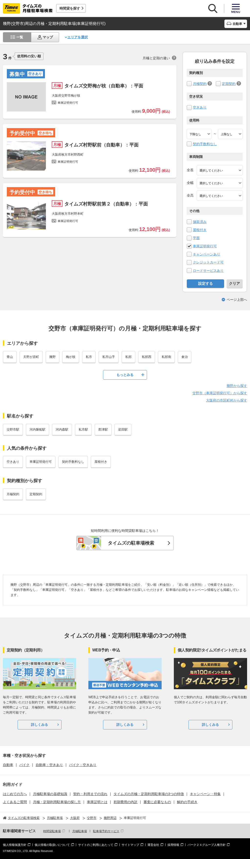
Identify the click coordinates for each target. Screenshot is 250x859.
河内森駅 (62, 429)
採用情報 (173, 845)
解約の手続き (187, 802)
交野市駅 (13, 429)
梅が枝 (70, 357)
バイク (24, 765)
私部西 (146, 357)
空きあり (200, 107)
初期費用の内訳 (125, 802)
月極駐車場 (79, 831)
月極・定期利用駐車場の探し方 (57, 802)
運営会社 (153, 845)
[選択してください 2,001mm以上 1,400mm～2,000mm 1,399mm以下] (220, 183)
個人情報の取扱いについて (52, 845)
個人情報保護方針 (14, 845)
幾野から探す (237, 386)
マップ (48, 37)
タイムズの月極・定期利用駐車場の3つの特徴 (149, 794)
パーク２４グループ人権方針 (207, 845)
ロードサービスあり (208, 271)
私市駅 (83, 429)
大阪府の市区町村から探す (226, 400)
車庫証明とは (97, 802)
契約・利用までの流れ (90, 794)
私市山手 (108, 357)
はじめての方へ (15, 794)
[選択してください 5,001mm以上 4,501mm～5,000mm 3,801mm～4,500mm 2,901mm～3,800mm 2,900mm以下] (220, 170)
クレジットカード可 (208, 262)
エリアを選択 (77, 37)
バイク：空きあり (82, 765)
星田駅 (123, 429)
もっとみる (125, 375)
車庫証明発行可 (205, 246)
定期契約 (229, 84)
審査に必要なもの (157, 802)
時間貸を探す (70, 8)
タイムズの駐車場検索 (131, 543)
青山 (10, 357)
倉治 (184, 357)
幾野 (52, 357)
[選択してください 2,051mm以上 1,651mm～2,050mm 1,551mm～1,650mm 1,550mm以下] (220, 196)
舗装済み (200, 222)
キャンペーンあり (206, 254)
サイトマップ (130, 845)
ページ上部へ (237, 300)
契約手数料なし (205, 144)
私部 (128, 357)
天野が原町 (31, 357)
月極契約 (200, 84)
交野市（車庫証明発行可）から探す (219, 393)
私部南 (166, 357)
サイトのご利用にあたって (95, 845)
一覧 (19, 37)
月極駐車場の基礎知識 (50, 794)
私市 (89, 357)
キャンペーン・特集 (205, 794)
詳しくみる (39, 725)
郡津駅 (103, 429)
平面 (196, 238)
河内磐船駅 (37, 429)
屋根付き (200, 230)
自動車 (8, 765)
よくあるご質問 (15, 802)
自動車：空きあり (49, 765)
